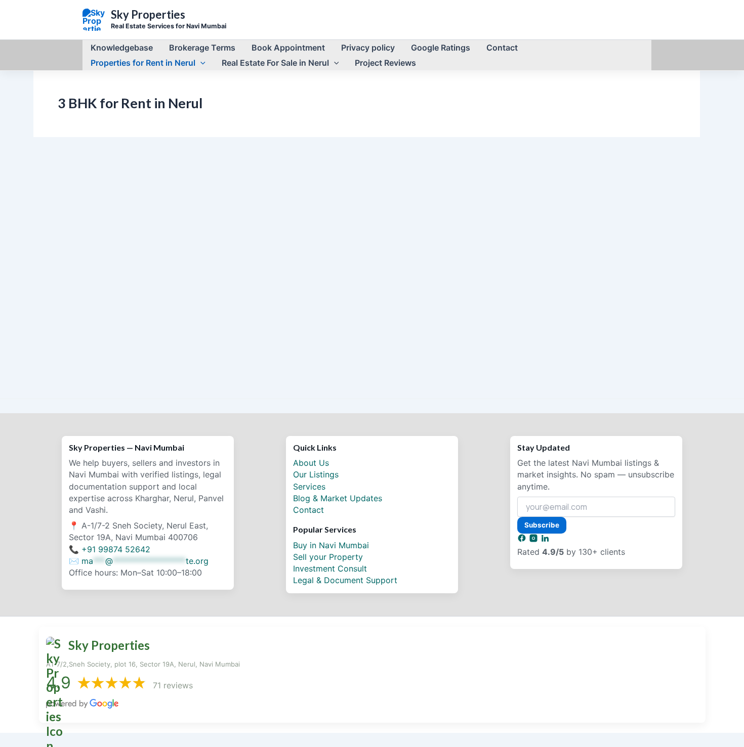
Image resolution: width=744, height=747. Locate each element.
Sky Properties (148, 14)
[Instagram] (535, 540)
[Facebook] (523, 540)
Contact (308, 510)
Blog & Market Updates (337, 498)
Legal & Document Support (345, 580)
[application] (200, 62)
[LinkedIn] (545, 540)
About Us (311, 463)
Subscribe (541, 525)
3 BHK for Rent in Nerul (79, 342)
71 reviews (173, 685)
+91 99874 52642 (115, 549)
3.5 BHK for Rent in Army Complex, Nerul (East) (136, 359)
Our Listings (316, 474)
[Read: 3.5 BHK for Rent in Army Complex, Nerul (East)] (146, 267)
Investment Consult (330, 568)
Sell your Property (328, 557)
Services (309, 486)
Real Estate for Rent (144, 342)
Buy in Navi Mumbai (331, 545)
